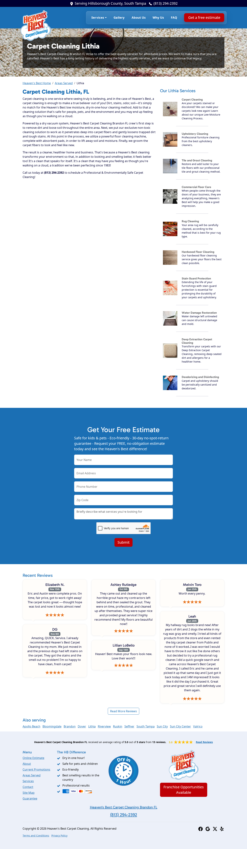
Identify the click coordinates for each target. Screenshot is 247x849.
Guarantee (30, 798)
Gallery (119, 17)
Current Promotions (36, 769)
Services (28, 781)
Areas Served (64, 83)
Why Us (158, 17)
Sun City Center (180, 726)
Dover (82, 726)
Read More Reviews (123, 711)
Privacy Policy (59, 835)
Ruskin (117, 726)
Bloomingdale (51, 726)
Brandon (70, 726)
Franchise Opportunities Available (183, 790)
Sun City (162, 726)
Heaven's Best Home (37, 83)
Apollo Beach (31, 726)
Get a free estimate (204, 17)
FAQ (174, 17)
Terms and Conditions (36, 835)
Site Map (29, 793)
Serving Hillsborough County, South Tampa (110, 3)
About (27, 764)
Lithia (92, 726)
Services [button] (97, 17)
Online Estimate (33, 758)
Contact (28, 787)
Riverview (104, 726)
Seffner (129, 726)
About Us (139, 17)
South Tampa (146, 726)
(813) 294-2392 (166, 3)
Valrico (198, 726)
